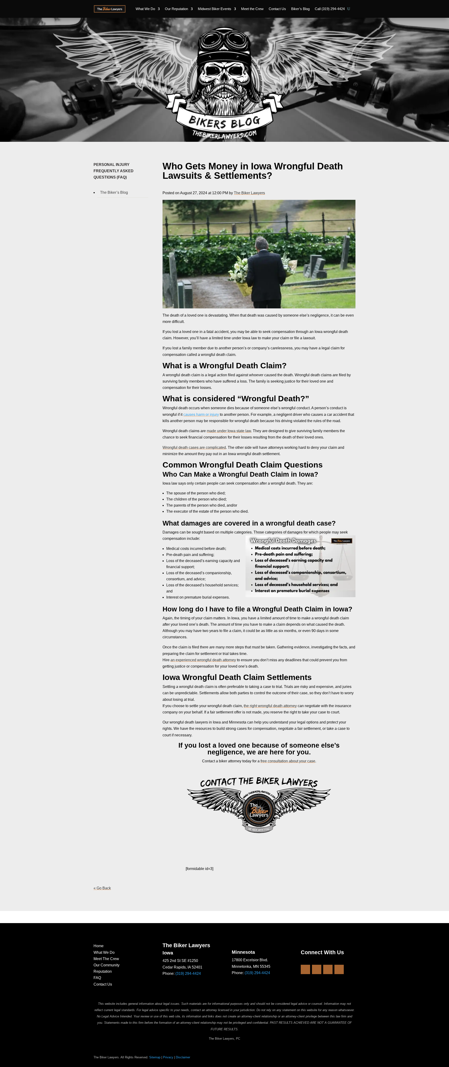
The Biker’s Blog (114, 192)
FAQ (97, 978)
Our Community (106, 965)
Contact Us (277, 9)
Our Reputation (176, 9)
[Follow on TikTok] (339, 969)
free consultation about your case (288, 761)
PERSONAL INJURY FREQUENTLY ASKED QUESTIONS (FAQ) (114, 171)
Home (99, 946)
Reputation (103, 971)
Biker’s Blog (300, 9)
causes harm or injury (201, 415)
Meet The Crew (106, 959)
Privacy (168, 1057)
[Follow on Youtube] (328, 969)
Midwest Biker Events (214, 9)
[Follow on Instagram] (316, 969)
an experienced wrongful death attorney (203, 660)
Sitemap (154, 1057)
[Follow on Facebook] (305, 969)
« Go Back (102, 888)
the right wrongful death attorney (270, 706)
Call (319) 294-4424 (330, 9)
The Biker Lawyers (249, 193)
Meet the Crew (252, 9)
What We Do (145, 9)
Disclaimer (183, 1057)
